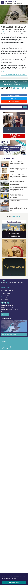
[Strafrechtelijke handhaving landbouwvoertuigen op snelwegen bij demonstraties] (4, 183)
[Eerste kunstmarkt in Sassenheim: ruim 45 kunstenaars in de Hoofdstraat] (4, 190)
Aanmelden (5, 314)
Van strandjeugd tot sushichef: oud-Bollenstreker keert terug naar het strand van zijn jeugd (18, 176)
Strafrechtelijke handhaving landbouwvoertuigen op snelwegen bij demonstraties (19, 183)
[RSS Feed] (8, 302)
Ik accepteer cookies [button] (14, 582)
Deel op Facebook (15, 95)
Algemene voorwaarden (7, 338)
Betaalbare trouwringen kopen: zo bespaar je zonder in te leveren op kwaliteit (18, 170)
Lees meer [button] (13, 578)
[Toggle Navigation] (25, 3)
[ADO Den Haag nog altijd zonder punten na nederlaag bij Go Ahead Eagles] (4, 209)
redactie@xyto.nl (7, 295)
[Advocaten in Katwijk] (4, 203)
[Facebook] (2, 302)
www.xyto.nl (6, 296)
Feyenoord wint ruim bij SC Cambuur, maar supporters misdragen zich (16, 195)
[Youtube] (5, 302)
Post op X (14, 98)
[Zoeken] (25, 107)
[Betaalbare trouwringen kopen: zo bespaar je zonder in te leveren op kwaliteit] (4, 170)
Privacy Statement (5, 343)
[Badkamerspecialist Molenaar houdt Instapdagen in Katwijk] (4, 164)
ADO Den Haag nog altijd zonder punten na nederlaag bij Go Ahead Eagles (18, 208)
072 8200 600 (6, 293)
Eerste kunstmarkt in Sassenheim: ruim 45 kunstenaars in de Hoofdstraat (18, 189)
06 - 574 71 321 (20, 88)
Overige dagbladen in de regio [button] (9, 334)
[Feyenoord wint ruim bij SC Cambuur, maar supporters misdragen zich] (4, 196)
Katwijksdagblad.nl (10, 2)
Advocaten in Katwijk (15, 200)
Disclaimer (4, 341)
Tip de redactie (15, 101)
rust (3, 71)
